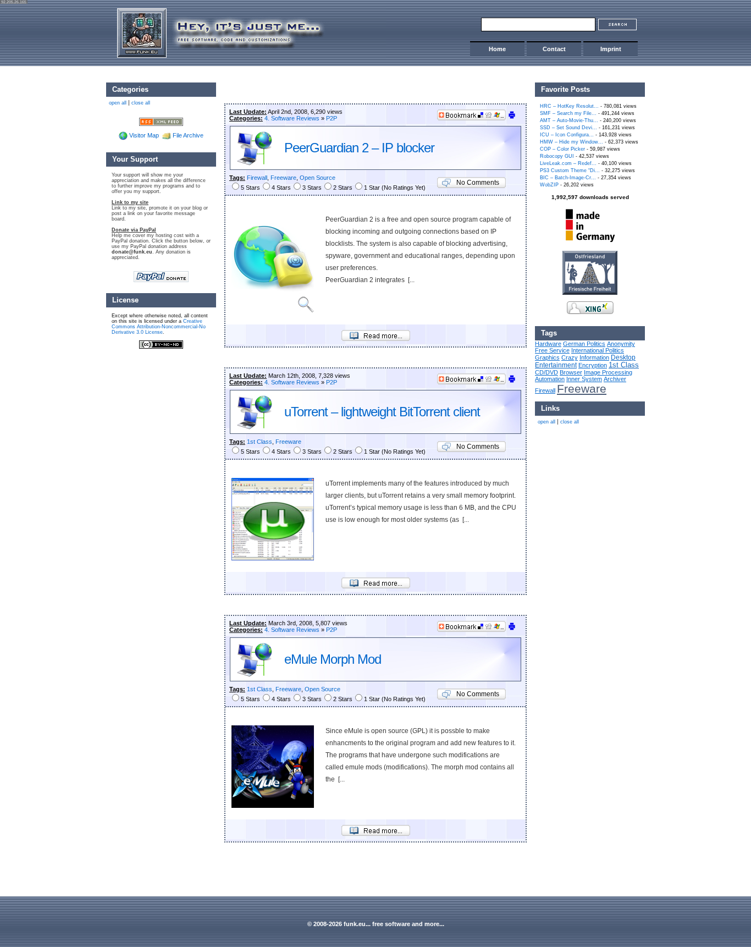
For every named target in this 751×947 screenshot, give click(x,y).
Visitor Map (144, 135)
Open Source (317, 177)
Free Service (552, 350)
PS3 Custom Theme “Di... (570, 170)
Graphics (547, 357)
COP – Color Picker (562, 149)
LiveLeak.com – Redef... (568, 163)
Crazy (569, 357)
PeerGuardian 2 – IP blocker (359, 147)
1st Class (259, 441)
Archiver (615, 379)
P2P (331, 118)
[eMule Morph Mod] (375, 833)
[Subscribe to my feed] (161, 121)
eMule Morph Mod (332, 659)
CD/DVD (546, 372)
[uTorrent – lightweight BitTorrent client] (375, 586)
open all (546, 422)
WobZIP (549, 185)
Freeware (283, 177)
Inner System (584, 379)
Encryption (592, 365)
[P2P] (254, 163)
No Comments (477, 182)
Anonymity (621, 343)
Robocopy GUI (557, 156)
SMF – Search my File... (568, 113)
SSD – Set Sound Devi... (568, 127)
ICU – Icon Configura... (567, 134)
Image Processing (608, 372)
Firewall (257, 177)
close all (569, 422)
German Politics (584, 343)
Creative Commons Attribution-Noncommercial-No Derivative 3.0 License (159, 326)
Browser (571, 372)
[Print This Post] (511, 117)
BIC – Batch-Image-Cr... (568, 177)
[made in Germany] (589, 242)
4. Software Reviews (291, 118)
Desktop (623, 357)
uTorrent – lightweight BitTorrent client (382, 411)
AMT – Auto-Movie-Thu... (569, 120)
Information (594, 357)
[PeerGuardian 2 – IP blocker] (375, 338)
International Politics (597, 350)
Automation (550, 379)
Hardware (548, 343)
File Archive (188, 135)
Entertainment (556, 364)
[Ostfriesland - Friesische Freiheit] (589, 292)
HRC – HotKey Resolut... (569, 106)
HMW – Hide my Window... (571, 142)
